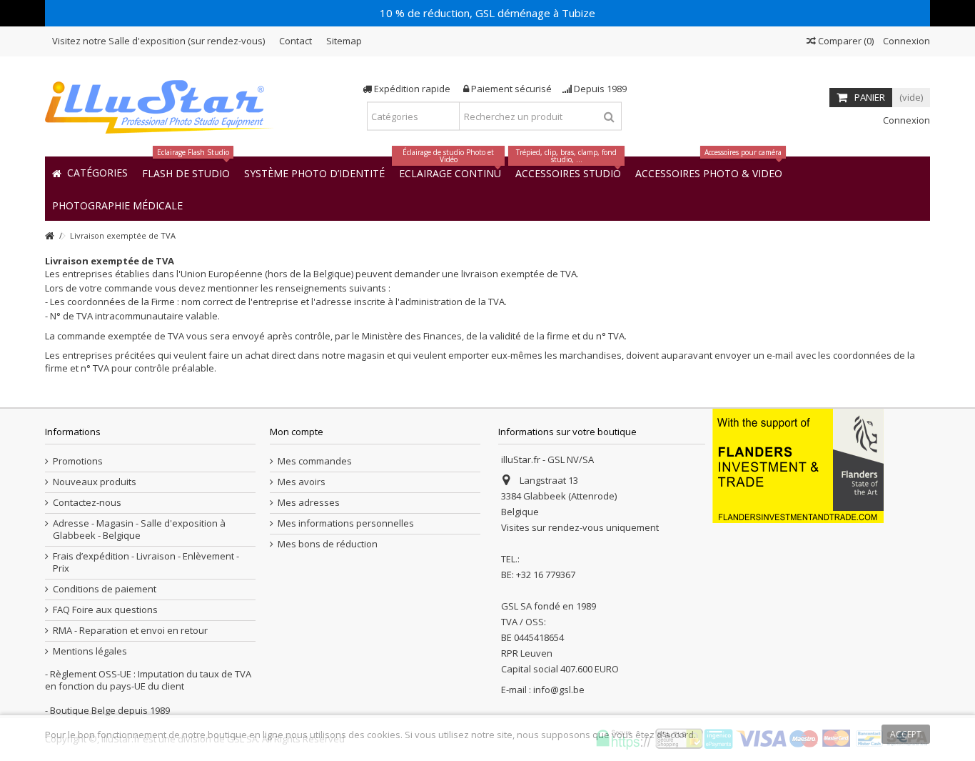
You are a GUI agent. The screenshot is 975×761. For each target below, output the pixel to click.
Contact (295, 40)
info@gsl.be (559, 689)
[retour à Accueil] (49, 236)
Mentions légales (90, 651)
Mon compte (296, 431)
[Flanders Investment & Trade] (798, 464)
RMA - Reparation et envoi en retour (130, 631)
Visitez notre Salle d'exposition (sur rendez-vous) (158, 40)
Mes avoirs (301, 482)
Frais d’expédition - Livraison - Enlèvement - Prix (146, 562)
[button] (117, 205)
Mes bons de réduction (328, 544)
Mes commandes (315, 461)
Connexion (905, 40)
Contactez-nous (87, 503)
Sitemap (344, 40)
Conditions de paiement (104, 589)
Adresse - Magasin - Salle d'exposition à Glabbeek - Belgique (139, 529)
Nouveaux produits (94, 482)
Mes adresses (309, 503)
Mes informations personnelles (346, 523)
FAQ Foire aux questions (105, 610)
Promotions (78, 461)
